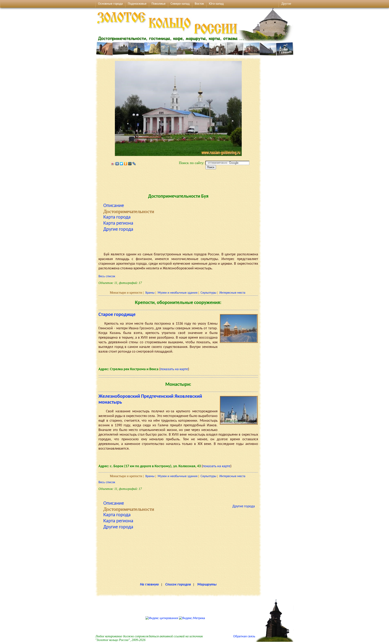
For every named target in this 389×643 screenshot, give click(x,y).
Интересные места (232, 292)
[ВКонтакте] (117, 163)
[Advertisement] (178, 180)
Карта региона (118, 223)
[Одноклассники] (126, 163)
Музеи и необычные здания (178, 292)
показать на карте (174, 369)
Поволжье (158, 3)
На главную (149, 584)
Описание (113, 205)
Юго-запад (216, 3)
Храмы (150, 292)
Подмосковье (137, 3)
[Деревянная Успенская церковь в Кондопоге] (274, 641)
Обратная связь (244, 636)
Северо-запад (180, 3)
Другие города (118, 229)
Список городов (178, 584)
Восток (199, 3)
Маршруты (207, 584)
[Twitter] (121, 163)
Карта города (117, 217)
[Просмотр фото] (239, 342)
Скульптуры (208, 292)
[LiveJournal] (134, 163)
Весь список (106, 276)
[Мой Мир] (130, 163)
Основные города (110, 3)
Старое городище (117, 314)
